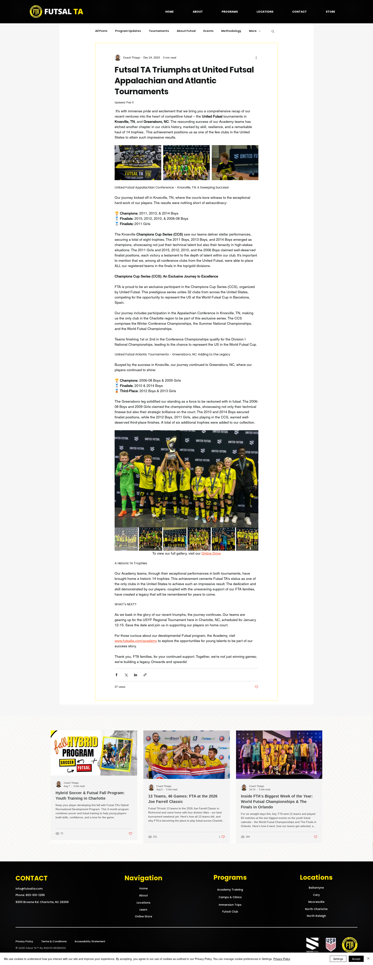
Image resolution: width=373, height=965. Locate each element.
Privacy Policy (24, 941)
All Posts (101, 31)
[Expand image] (138, 162)
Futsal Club (230, 912)
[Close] (368, 959)
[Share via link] (145, 675)
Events (208, 31)
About (143, 895)
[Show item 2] (150, 539)
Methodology (231, 31)
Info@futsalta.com (29, 889)
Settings (338, 959)
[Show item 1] (126, 539)
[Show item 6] (247, 539)
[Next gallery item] (254, 478)
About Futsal (186, 31)
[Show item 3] (174, 539)
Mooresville (316, 902)
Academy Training (230, 890)
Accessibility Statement (90, 941)
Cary (316, 895)
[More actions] (256, 57)
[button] (229, 11)
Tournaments (159, 31)
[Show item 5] (223, 539)
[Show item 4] (199, 539)
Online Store (143, 916)
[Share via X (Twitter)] (126, 675)
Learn (143, 910)
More (253, 31)
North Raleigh (316, 916)
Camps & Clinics (230, 897)
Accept (356, 959)
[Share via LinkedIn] (135, 675)
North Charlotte (316, 909)
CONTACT (32, 878)
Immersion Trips (230, 905)
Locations (143, 903)
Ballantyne (316, 888)
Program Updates (128, 31)
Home (143, 888)
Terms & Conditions (54, 941)
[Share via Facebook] (116, 675)
